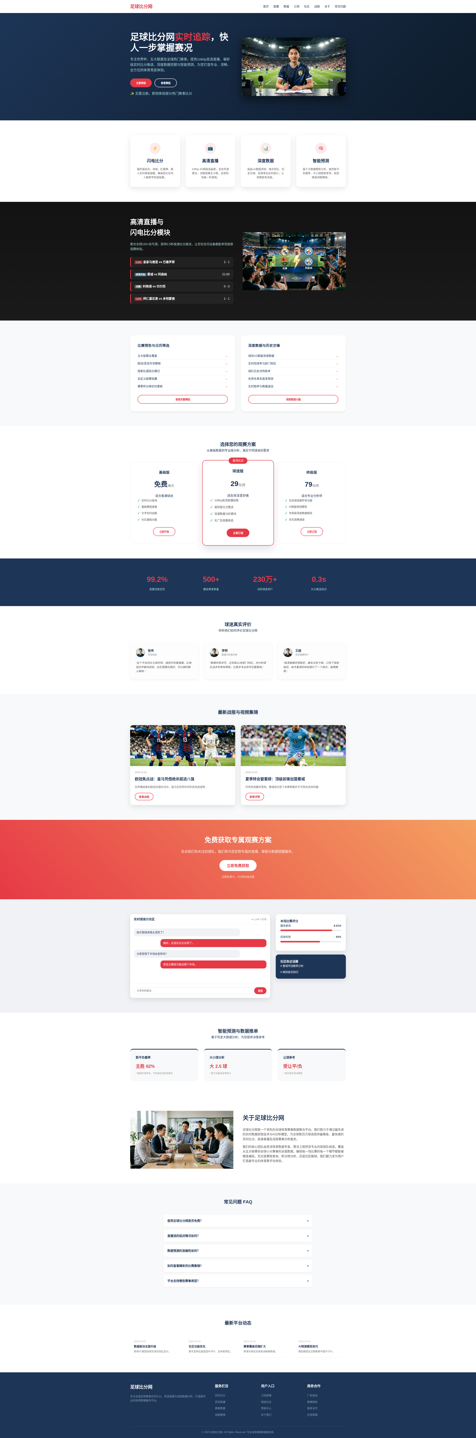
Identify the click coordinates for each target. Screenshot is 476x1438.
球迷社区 (266, 1401)
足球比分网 (141, 6)
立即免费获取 (238, 866)
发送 (260, 990)
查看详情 (255, 796)
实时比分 (220, 1395)
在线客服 (312, 1414)
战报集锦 (220, 1414)
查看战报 (144, 796)
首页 (266, 6)
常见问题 (340, 6)
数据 (286, 6)
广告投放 (312, 1395)
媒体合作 (312, 1408)
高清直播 (220, 1401)
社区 (307, 6)
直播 (276, 6)
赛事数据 (220, 1408)
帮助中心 (266, 1408)
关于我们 (266, 1414)
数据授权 (312, 1401)
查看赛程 (166, 83)
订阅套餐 (266, 1395)
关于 (327, 6)
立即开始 (164, 531)
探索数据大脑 (293, 399)
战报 (317, 6)
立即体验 (141, 83)
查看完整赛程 (183, 399)
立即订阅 (238, 532)
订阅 (296, 6)
